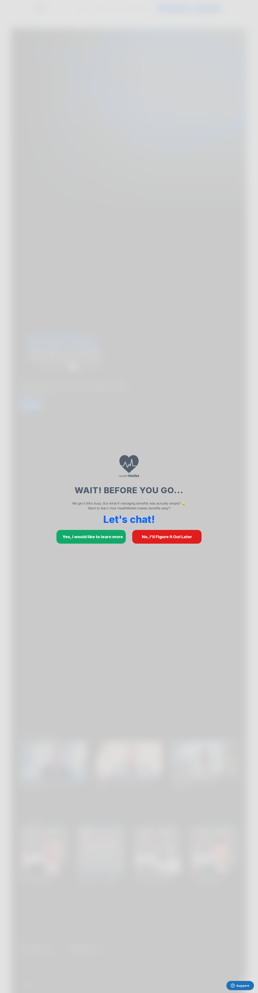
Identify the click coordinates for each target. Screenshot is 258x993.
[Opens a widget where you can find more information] (240, 986)
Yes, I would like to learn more (92, 536)
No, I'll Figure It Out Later (167, 536)
